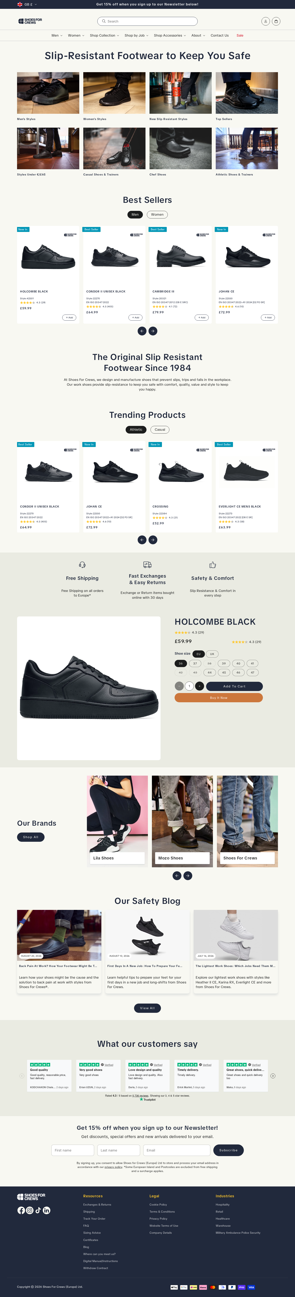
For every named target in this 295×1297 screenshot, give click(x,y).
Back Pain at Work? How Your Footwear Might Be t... (58, 966)
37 (195, 663)
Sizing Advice (92, 1232)
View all (147, 1008)
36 (181, 663)
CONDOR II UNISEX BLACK (105, 291)
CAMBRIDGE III (163, 291)
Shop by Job (134, 35)
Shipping (89, 1211)
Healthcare (223, 1218)
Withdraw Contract (95, 1268)
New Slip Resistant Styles (168, 119)
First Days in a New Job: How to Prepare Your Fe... (145, 966)
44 (210, 672)
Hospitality (223, 1204)
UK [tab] (212, 654)
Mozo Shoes (170, 858)
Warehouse (223, 1225)
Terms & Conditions (162, 1211)
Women (74, 35)
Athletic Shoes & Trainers (234, 174)
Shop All (31, 837)
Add (70, 317)
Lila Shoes (103, 858)
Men (55, 35)
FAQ (86, 1225)
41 (252, 663)
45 (224, 672)
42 (183, 673)
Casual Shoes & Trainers (101, 174)
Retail (219, 1211)
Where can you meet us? (99, 1254)
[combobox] (147, 21)
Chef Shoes (158, 174)
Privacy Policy (158, 1218)
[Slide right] (153, 331)
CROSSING (161, 506)
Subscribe (228, 1150)
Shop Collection (102, 35)
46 (238, 672)
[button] (56, 35)
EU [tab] (199, 654)
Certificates (90, 1240)
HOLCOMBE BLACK (34, 291)
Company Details (161, 1232)
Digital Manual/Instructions (100, 1261)
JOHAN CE (226, 291)
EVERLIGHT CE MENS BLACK (240, 506)
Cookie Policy (158, 1204)
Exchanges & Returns (97, 1204)
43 (197, 673)
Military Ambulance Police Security (238, 1232)
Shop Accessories (168, 35)
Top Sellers (224, 119)
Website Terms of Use (164, 1225)
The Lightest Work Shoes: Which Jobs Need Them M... (236, 966)
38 (212, 664)
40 (238, 663)
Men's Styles (26, 119)
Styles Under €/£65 (31, 174)
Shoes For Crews (240, 858)
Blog (86, 1247)
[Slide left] (142, 331)
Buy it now (219, 698)
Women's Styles (94, 119)
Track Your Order (94, 1218)
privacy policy (113, 1167)
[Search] (103, 21)
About (196, 35)
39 (224, 663)
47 (252, 672)
